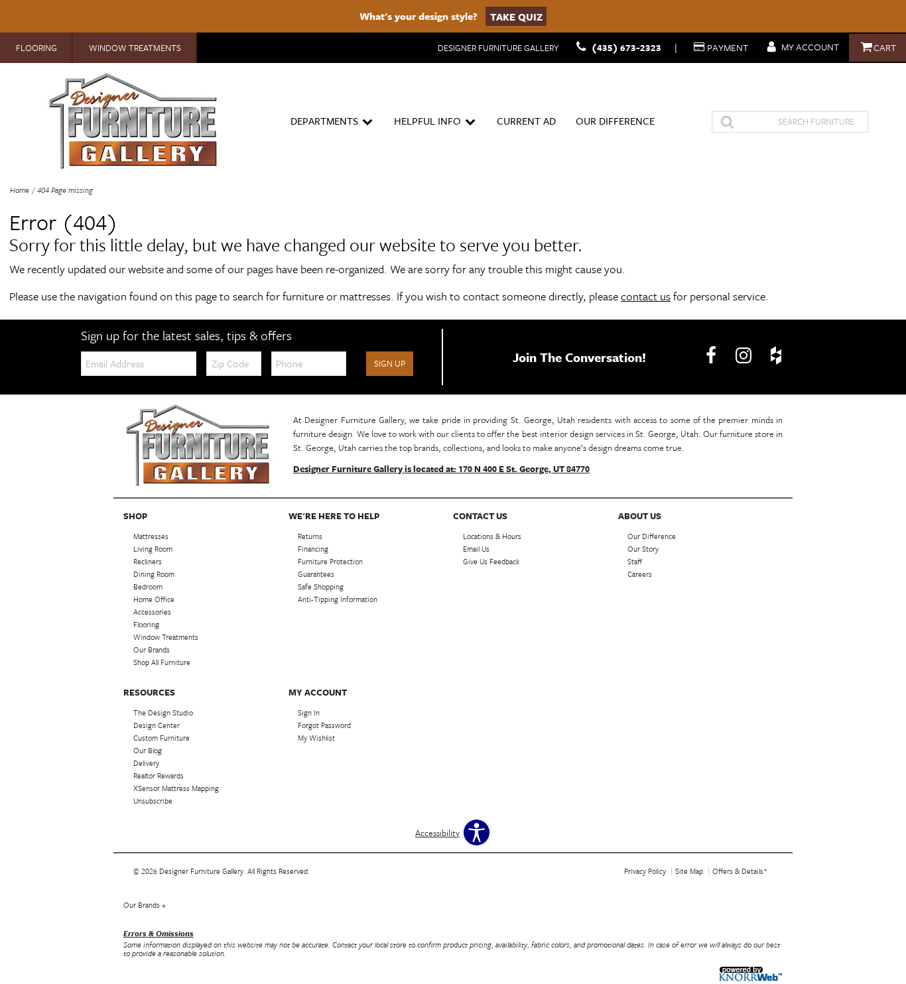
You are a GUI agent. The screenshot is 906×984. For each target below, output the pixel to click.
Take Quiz (516, 16)
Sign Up (389, 363)
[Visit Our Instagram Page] (744, 356)
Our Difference (615, 120)
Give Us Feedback (491, 561)
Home (19, 190)
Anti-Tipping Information (337, 599)
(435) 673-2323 (626, 47)
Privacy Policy (645, 871)
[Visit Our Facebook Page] (712, 356)
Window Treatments (135, 47)
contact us (646, 296)
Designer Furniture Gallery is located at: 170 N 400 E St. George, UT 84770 (441, 468)
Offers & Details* (739, 871)
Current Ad (526, 120)
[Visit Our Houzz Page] (776, 356)
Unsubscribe (152, 800)
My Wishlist (316, 737)
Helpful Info (427, 120)
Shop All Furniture (161, 662)
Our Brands (144, 904)
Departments (324, 120)
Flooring (36, 47)
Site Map (689, 871)
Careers (639, 574)
